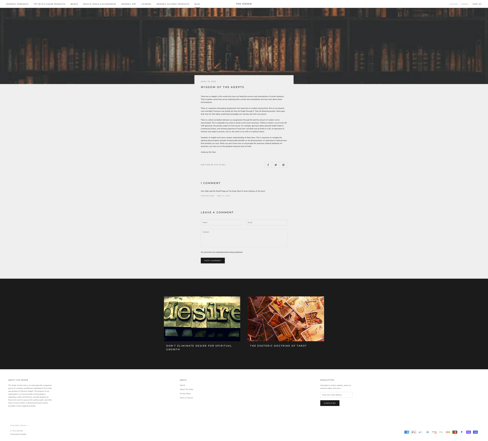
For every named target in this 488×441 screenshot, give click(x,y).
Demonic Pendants (17, 4)
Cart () (477, 4)
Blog (197, 4)
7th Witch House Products (49, 4)
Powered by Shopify (18, 434)
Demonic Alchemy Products (173, 4)
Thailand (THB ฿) (18, 425)
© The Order (16, 431)
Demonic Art (128, 4)
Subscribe (330, 403)
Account (454, 4)
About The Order (186, 389)
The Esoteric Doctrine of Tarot (278, 345)
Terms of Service (186, 398)
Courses (146, 4)
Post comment (212, 261)
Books (74, 4)
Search (465, 4)
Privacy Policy (185, 393)
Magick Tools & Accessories (99, 4)
